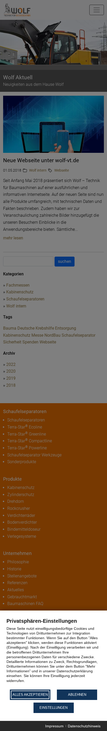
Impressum (54, 726)
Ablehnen (77, 695)
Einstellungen (53, 708)
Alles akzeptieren (30, 695)
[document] (53, 653)
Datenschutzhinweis (84, 726)
